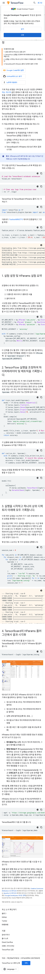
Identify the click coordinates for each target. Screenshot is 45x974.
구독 (26, 963)
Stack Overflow (7, 942)
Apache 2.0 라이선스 (10, 893)
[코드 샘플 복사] (41, 173)
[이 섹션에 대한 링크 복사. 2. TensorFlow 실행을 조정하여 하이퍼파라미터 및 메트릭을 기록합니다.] (7, 375)
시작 (22, 35)
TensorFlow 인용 (8, 950)
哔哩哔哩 (5, 925)
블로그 (4, 913)
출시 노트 (5, 938)
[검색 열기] (34, 2)
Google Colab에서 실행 (15, 70)
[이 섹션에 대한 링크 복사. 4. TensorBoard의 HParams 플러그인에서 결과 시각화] (28, 635)
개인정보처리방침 (13, 958)
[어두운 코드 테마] (37, 173)
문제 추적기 (6, 935)
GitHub (4, 917)
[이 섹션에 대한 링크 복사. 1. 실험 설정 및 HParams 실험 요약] (4, 279)
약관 (3, 958)
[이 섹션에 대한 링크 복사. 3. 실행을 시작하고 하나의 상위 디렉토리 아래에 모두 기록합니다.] (37, 510)
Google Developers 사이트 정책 (15, 895)
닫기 (22, 29)
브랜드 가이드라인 (8, 946)
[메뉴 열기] (3, 3)
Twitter (4, 921)
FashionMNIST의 (16, 219)
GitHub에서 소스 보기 (14, 76)
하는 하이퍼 (6, 92)
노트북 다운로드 (11, 82)
